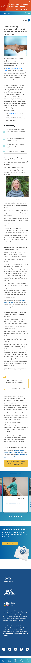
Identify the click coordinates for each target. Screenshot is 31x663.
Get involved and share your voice (16, 151)
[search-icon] (25, 13)
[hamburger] (29, 13)
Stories (21, 661)
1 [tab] (9, 516)
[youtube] (27, 649)
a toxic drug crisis (14, 113)
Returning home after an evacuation (12, 504)
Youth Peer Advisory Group (11, 456)
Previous (3, 487)
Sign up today (10, 543)
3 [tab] (14, 516)
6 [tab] (21, 516)
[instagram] (21, 649)
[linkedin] (9, 649)
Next (28, 487)
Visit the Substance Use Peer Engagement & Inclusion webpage (16, 463)
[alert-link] (15, 5)
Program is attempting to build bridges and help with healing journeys (15, 146)
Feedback (27, 661)
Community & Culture (9, 24)
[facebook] (3, 649)
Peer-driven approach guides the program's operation (16, 139)
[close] (29, 1)
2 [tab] (11, 516)
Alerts (3, 661)
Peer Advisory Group (22, 454)
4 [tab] (16, 516)
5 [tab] (18, 516)
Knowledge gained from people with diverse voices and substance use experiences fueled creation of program (16, 132)
